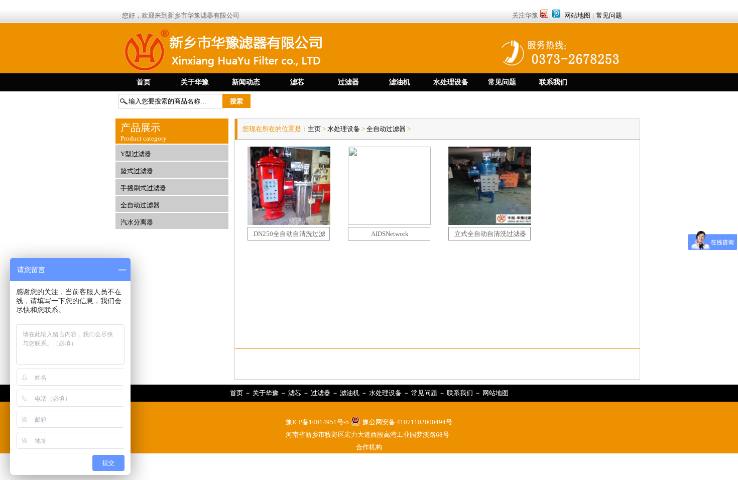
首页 (236, 393)
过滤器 (320, 393)
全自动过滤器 (140, 205)
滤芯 (294, 393)
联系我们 (460, 393)
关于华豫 (266, 393)
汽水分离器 (136, 222)
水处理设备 (343, 129)
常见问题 (609, 15)
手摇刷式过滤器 (143, 188)
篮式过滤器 (136, 171)
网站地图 (577, 15)
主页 (315, 129)
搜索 (236, 101)
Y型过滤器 (135, 154)
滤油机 (349, 393)
